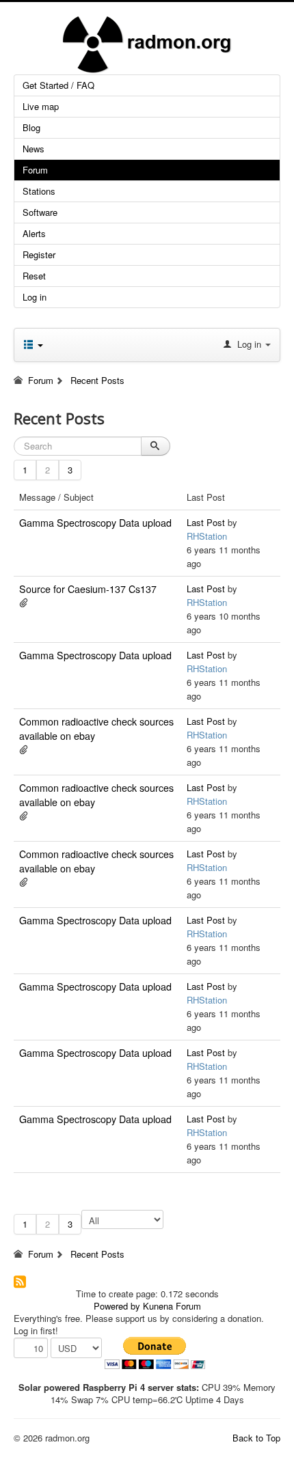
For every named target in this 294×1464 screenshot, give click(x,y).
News (33, 148)
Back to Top (256, 1437)
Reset (34, 275)
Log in (34, 296)
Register (39, 254)
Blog (31, 127)
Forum (35, 169)
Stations (39, 190)
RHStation (207, 535)
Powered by (117, 1305)
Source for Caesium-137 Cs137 (88, 589)
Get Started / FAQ (58, 85)
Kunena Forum (172, 1305)
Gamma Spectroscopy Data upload (95, 522)
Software (40, 212)
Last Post (206, 522)
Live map (41, 106)
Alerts (34, 233)
